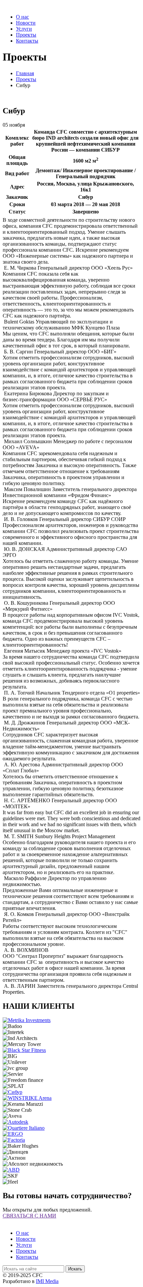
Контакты (27, 41)
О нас (22, 17)
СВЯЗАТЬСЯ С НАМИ (29, 1216)
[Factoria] (14, 1140)
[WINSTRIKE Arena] (27, 1098)
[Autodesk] (15, 1122)
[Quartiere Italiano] (24, 1128)
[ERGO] (13, 1134)
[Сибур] (12, 1092)
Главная (25, 73)
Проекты (26, 35)
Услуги (24, 29)
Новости (26, 23)
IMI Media (47, 1281)
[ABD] (11, 1170)
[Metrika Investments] (27, 1020)
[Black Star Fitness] (24, 1050)
